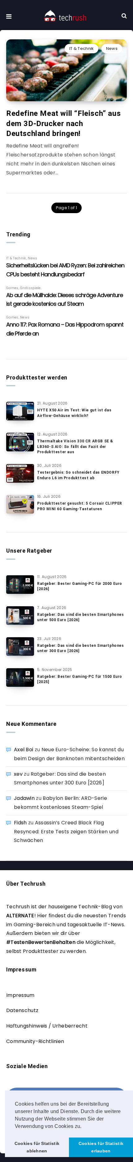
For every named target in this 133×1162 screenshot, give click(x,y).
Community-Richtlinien (35, 1041)
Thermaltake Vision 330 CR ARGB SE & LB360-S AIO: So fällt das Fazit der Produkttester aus (75, 446)
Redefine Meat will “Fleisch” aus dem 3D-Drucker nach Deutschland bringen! (63, 123)
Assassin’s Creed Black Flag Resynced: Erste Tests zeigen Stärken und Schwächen (66, 831)
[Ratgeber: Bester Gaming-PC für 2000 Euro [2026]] (20, 584)
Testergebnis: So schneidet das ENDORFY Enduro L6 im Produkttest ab (78, 475)
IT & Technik (81, 48)
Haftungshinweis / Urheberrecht (47, 1025)
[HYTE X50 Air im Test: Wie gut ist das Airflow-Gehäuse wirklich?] (20, 411)
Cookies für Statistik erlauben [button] (101, 1147)
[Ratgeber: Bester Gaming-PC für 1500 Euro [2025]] (20, 677)
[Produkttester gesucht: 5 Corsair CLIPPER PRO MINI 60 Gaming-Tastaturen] (20, 504)
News (112, 48)
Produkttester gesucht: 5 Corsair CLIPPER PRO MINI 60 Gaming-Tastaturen (79, 506)
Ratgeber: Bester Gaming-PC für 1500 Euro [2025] (79, 679)
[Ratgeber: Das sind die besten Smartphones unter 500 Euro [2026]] (20, 615)
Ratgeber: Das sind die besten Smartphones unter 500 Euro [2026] (80, 617)
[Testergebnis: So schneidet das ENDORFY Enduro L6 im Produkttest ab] (20, 473)
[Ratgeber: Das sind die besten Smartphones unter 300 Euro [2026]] (20, 646)
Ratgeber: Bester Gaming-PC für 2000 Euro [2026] (79, 586)
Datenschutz (22, 1010)
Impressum (20, 995)
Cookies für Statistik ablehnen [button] (37, 1147)
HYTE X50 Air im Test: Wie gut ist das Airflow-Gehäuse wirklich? (74, 413)
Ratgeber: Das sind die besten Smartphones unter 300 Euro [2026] (80, 648)
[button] (84, 1127)
